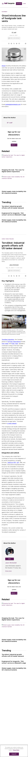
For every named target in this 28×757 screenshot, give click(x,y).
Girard (3, 65)
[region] (14, 751)
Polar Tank (14, 343)
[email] (19, 43)
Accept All (14, 754)
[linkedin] (11, 43)
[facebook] (9, 43)
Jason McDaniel (14, 265)
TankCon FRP (11, 462)
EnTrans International (14, 341)
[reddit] (16, 43)
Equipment (4, 11)
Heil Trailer (5, 343)
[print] (25, 43)
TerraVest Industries (8, 339)
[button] (3, 4)
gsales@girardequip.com (13, 104)
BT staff (14, 32)
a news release (11, 423)
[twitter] (14, 43)
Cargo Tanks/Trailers (8, 238)
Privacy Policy (16, 750)
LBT (18, 462)
